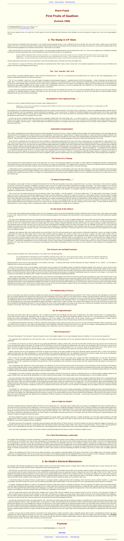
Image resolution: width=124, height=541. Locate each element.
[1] (87, 149)
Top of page (62, 532)
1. (7, 528)
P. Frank (51, 2)
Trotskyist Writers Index (62, 536)
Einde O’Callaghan (25, 28)
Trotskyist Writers (59, 2)
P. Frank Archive (49, 536)
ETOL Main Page (74, 536)
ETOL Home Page (70, 2)
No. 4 (25, 26)
